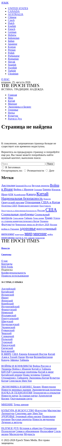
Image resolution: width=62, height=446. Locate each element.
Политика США (9, 206)
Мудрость (29, 434)
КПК (10, 194)
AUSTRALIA (15, 14)
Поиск (50, 164)
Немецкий (7, 312)
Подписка (7, 269)
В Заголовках (13, 167)
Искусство (41, 410)
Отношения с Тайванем (14, 377)
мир (28, 233)
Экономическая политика (46, 389)
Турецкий (6, 342)
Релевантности (35, 170)
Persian (12, 49)
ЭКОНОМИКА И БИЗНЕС (17, 386)
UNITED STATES (18, 8)
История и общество (31, 428)
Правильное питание (28, 206)
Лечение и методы (11, 422)
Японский (7, 300)
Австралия (8, 185)
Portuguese (14, 55)
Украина (44, 221)
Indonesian (13, 38)
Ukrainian (13, 73)
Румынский (8, 330)
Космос (5, 398)
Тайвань (28, 218)
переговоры (8, 237)
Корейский (7, 303)
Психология (8, 431)
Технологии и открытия (46, 392)
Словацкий (7, 336)
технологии (40, 238)
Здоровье (13, 109)
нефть (50, 234)
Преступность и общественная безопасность (19, 211)
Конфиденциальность (13, 272)
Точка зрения (38, 218)
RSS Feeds (7, 266)
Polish (11, 52)
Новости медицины (43, 419)
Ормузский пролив (12, 202)
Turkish (12, 70)
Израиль (56, 189)
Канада (31, 194)
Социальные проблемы (17, 214)
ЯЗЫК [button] (5, 2)
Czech (11, 20)
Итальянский (8, 315)
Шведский (7, 321)
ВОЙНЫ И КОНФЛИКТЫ (16, 366)
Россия (41, 210)
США (51, 209)
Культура (13, 115)
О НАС (5, 79)
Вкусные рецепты (40, 185)
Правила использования (15, 275)
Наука (11, 112)
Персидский (8, 345)
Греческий (7, 348)
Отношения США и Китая (42, 202)
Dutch (11, 23)
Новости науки (9, 395)
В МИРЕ (6, 354)
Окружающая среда (21, 398)
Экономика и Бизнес (19, 106)
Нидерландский (10, 324)
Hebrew (12, 35)
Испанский (7, 294)
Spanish (12, 64)
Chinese (12, 17)
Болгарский (8, 351)
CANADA (14, 11)
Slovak (11, 61)
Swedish (12, 67)
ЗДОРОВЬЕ (8, 416)
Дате (51, 170)
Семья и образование (27, 431)
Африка (14, 360)
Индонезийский (10, 306)
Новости (47, 199)
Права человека (31, 374)
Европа (47, 189)
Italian (11, 41)
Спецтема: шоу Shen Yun (29, 413)
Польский (7, 339)
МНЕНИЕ (7, 404)
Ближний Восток (23, 186)
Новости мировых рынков (16, 389)
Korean (12, 47)
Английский (8, 288)
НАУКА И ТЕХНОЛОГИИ (16, 392)
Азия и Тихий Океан (13, 357)
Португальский (10, 318)
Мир (10, 97)
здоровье (28, 228)
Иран (4, 194)
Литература (7, 413)
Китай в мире (46, 371)
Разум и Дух (15, 118)
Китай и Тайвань (41, 368)
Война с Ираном (23, 189)
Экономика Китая (39, 377)
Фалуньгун (8, 224)
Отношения (50, 428)
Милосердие (16, 434)
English (12, 26)
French (11, 29)
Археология (45, 395)
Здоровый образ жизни (28, 416)
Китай (11, 100)
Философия (46, 431)
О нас (4, 260)
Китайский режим (11, 374)
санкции (31, 238)
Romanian (13, 58)
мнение (40, 233)
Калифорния (20, 194)
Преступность (45, 206)
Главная (12, 95)
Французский (9, 309)
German (12, 32)
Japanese (12, 44)
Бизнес (37, 386)
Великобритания (43, 357)
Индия (29, 357)
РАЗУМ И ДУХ (10, 428)
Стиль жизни (18, 218)
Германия (38, 190)
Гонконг (45, 374)
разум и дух (21, 238)
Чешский (6, 333)
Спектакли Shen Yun (20, 380)
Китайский (7, 291)
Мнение (12, 103)
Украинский (8, 327)
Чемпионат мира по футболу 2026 (32, 224)
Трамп (49, 218)
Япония (53, 224)
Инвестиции (49, 386)
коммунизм (19, 234)
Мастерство (54, 410)
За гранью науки (28, 395)
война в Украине (10, 229)
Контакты (6, 263)
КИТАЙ (6, 371)
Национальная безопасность (22, 198)
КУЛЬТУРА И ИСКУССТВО (17, 410)
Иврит (5, 297)
